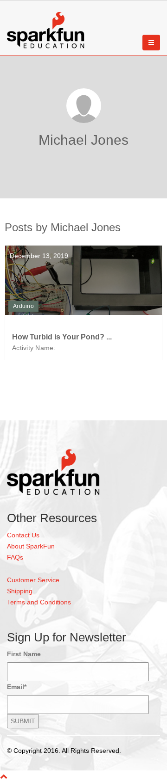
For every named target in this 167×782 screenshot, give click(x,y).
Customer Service (33, 580)
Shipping (19, 591)
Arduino (23, 306)
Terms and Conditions (39, 602)
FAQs (15, 557)
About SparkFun (31, 546)
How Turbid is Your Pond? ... (62, 337)
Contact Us (23, 535)
